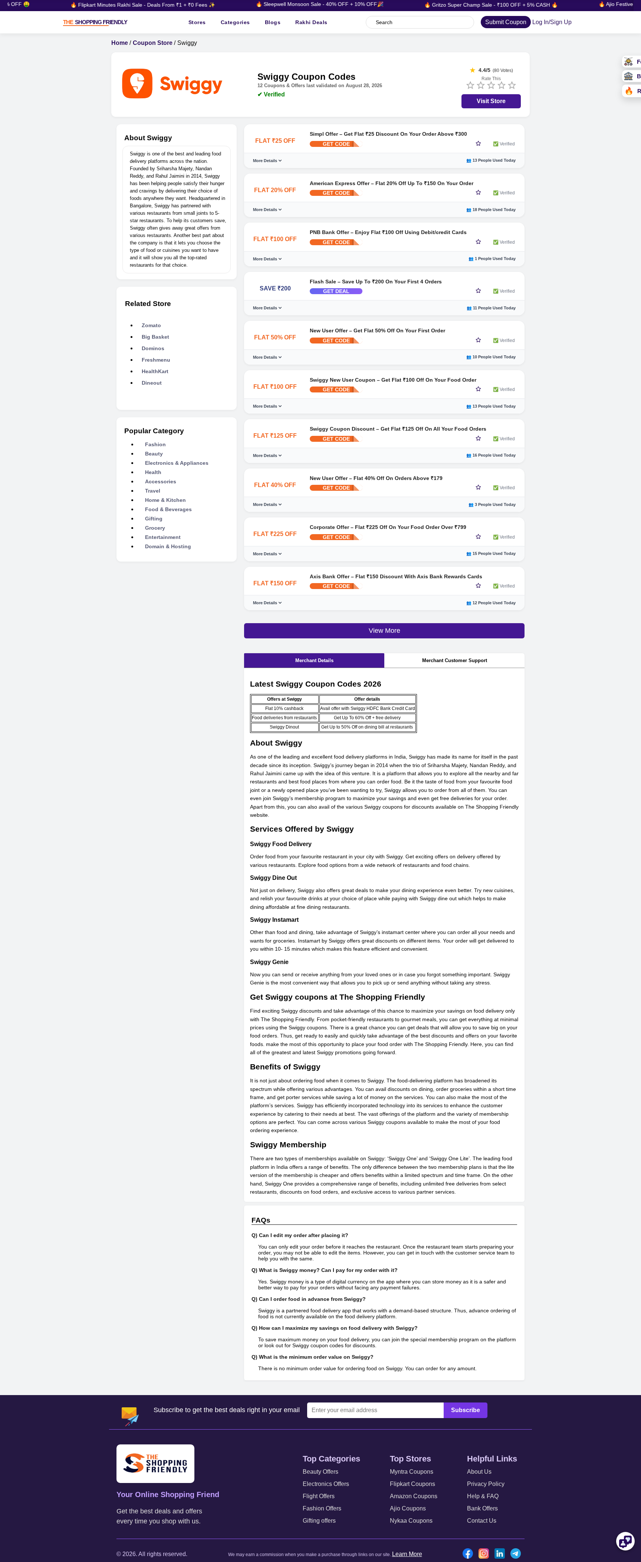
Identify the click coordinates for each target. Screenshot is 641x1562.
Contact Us (481, 1520)
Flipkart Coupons (412, 1484)
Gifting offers (319, 1520)
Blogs (273, 22)
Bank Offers (482, 1508)
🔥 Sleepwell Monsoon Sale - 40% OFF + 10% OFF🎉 (297, 4)
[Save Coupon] (478, 144)
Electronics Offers (326, 1484)
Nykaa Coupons (411, 1520)
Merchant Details (314, 660)
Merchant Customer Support (454, 660)
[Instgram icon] (486, 1554)
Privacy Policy (485, 1484)
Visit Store (491, 101)
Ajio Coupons (408, 1508)
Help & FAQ (483, 1496)
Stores (197, 22)
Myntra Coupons (411, 1472)
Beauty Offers (320, 1472)
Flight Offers (319, 1496)
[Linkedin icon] (501, 1554)
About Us (479, 1472)
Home (119, 43)
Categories (235, 22)
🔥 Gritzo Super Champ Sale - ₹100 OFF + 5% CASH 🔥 (468, 5)
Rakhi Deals (311, 22)
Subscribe (465, 1410)
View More (384, 630)
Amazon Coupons (413, 1496)
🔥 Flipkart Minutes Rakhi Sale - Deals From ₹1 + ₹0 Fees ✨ (119, 5)
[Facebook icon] (470, 1554)
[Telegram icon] (517, 1554)
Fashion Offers (322, 1508)
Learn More (407, 1554)
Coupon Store (152, 43)
